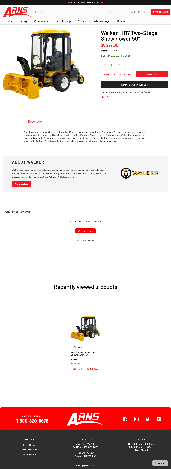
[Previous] (82, 377)
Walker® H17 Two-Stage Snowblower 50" (83, 353)
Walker (104, 50)
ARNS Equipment (82, 465)
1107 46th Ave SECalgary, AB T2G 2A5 (85, 455)
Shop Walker (21, 184)
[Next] (89, 377)
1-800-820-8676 (160, 12)
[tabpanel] (85, 135)
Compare (78, 347)
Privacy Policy (29, 454)
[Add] (119, 64)
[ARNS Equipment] (17, 12)
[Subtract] (104, 64)
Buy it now (152, 74)
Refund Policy (29, 444)
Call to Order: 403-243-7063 (117, 74)
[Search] (112, 12)
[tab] (36, 122)
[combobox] (72, 12)
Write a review (85, 230)
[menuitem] (135, 12)
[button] (103, 97)
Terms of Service (29, 449)
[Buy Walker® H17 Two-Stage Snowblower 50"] (85, 328)
